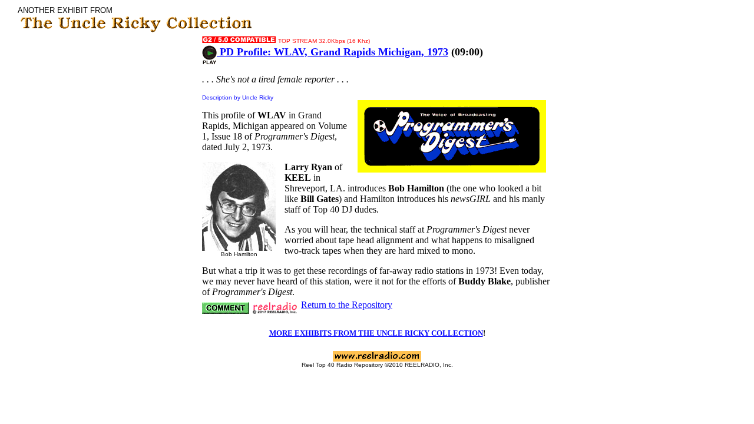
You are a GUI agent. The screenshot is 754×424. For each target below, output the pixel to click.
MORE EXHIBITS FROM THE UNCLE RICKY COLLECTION (376, 333)
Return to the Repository (346, 305)
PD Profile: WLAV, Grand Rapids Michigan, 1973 (332, 52)
